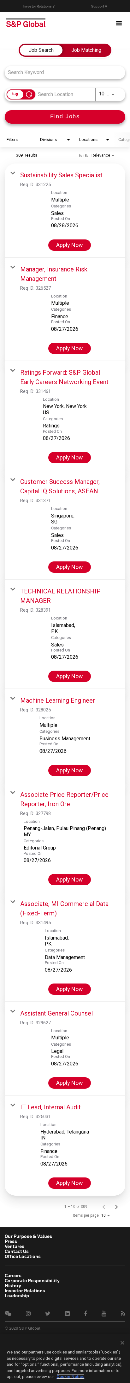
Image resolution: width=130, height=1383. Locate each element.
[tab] (41, 50)
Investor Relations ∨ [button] (39, 6)
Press (11, 1241)
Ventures (14, 1246)
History (13, 1285)
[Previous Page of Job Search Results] (104, 1206)
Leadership (17, 1295)
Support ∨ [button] (99, 6)
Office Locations (23, 1256)
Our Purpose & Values (28, 1236)
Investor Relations (25, 1290)
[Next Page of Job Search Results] (116, 1206)
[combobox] (62, 72)
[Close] (122, 1343)
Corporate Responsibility (32, 1280)
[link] (65, 210)
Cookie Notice (70, 1376)
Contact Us (17, 1251)
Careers (13, 1275)
